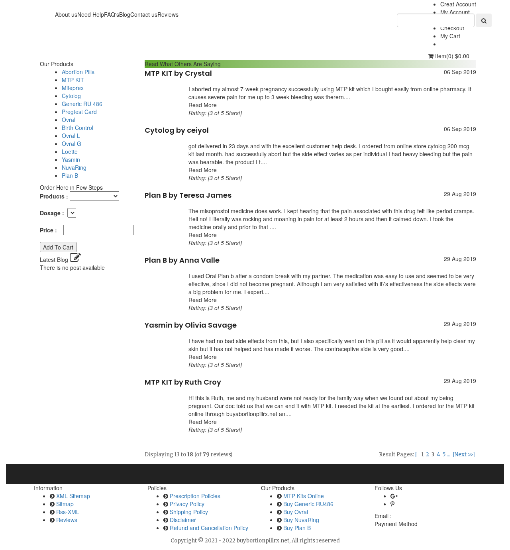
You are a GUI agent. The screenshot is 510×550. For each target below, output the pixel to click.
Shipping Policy (189, 512)
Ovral (68, 120)
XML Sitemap (73, 496)
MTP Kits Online (303, 496)
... (448, 454)
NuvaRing (74, 167)
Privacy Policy (187, 504)
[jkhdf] (484, 20)
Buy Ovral (295, 512)
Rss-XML (67, 512)
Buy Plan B (297, 528)
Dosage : (53, 213)
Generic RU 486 (82, 104)
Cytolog (71, 96)
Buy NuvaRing (301, 520)
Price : (51, 230)
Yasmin (71, 159)
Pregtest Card (79, 112)
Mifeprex (73, 88)
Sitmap (65, 504)
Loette (70, 151)
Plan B (70, 175)
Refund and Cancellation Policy (209, 528)
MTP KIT (73, 80)
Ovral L (71, 135)
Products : (54, 196)
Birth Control (77, 128)
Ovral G (71, 143)
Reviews (66, 520)
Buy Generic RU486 (308, 504)
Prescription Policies (195, 496)
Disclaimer (183, 520)
